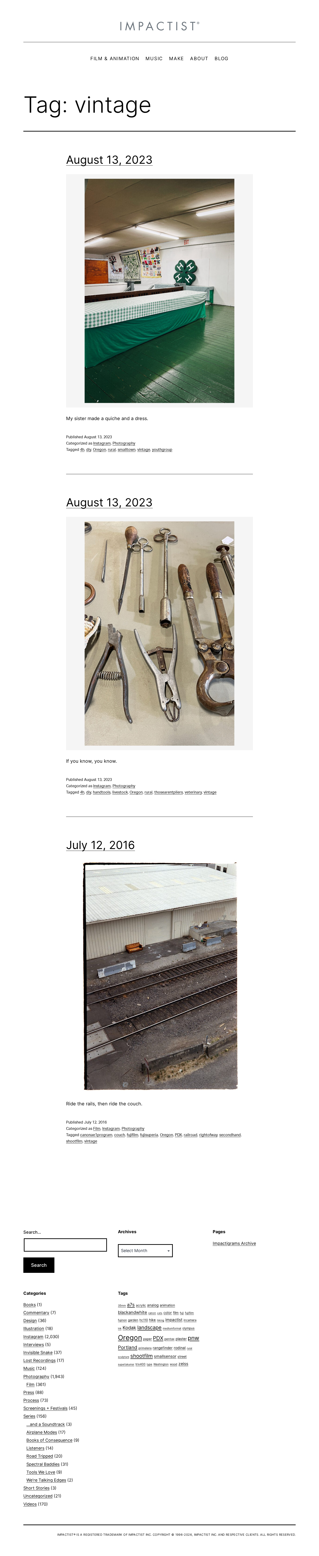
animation (167, 1305)
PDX (178, 1135)
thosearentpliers (168, 792)
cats (159, 1313)
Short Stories (36, 1488)
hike (152, 1320)
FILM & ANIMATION (114, 58)
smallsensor (165, 1356)
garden (133, 1320)
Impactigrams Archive (234, 1243)
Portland (127, 1347)
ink (119, 1328)
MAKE (176, 58)
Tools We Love (40, 1472)
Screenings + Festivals (45, 1408)
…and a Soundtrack (45, 1424)
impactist (173, 1319)
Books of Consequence (49, 1440)
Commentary (36, 1312)
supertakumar (126, 1364)
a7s (131, 1305)
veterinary (193, 792)
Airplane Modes (41, 1432)
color (167, 1312)
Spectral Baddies (43, 1464)
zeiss (183, 1363)
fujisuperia (149, 1135)
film (176, 1313)
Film (96, 1129)
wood (173, 1364)
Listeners (35, 1448)
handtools (101, 792)
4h (82, 450)
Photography (124, 443)
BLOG (222, 58)
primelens (145, 1348)
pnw (193, 1337)
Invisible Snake (38, 1352)
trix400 (140, 1364)
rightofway (208, 1135)
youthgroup (162, 450)
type (149, 1364)
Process (31, 1400)
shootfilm (74, 1141)
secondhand (230, 1135)
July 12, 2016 (100, 845)
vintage (143, 450)
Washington (161, 1364)
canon (152, 1313)
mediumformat (172, 1328)
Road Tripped (39, 1456)
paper (147, 1339)
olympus (188, 1328)
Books (29, 1304)
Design (30, 1320)
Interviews (33, 1344)
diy (88, 450)
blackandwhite (132, 1312)
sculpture (123, 1356)
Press (28, 1392)
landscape (149, 1327)
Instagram (102, 443)
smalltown (126, 450)
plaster (181, 1339)
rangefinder (163, 1348)
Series (29, 1416)
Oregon (99, 450)
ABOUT (199, 58)
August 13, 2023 (109, 160)
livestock (120, 792)
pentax (169, 1339)
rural (112, 450)
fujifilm (132, 1135)
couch (119, 1135)
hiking (160, 1320)
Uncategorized (38, 1495)
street (182, 1356)
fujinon (122, 1320)
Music (29, 1368)
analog (153, 1305)
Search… (32, 1232)
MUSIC (154, 58)
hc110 (143, 1320)
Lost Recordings (39, 1360)
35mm (122, 1305)
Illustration (33, 1328)
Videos (30, 1504)
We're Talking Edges (46, 1480)
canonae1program (96, 1135)
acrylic (141, 1305)
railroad (190, 1135)
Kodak (129, 1327)
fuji (182, 1313)
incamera (190, 1320)
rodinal (180, 1348)
